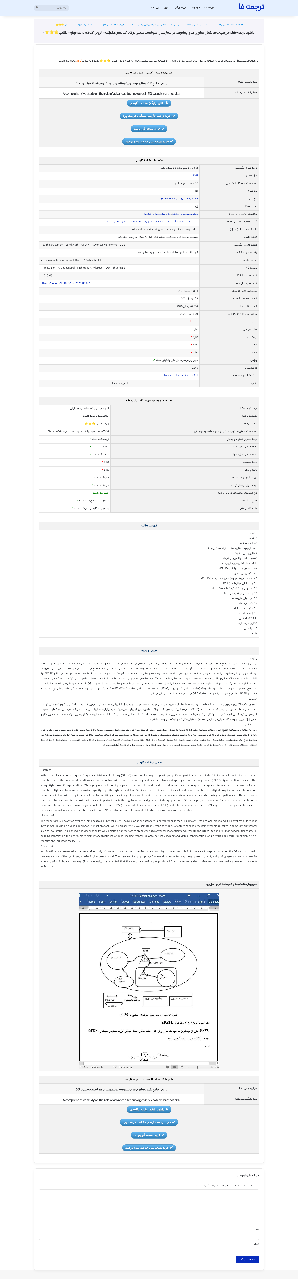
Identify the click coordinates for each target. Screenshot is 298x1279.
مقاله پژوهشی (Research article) (179, 199)
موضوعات (195, 8)
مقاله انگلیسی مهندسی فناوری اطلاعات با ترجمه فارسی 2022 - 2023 (207, 25)
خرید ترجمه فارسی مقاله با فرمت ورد (147, 116)
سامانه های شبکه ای (132, 222)
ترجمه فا (210, 8)
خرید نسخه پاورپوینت (146, 128)
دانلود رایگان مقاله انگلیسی (147, 103)
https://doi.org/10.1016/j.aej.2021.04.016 (65, 283)
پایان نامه (155, 8)
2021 (195, 176)
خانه (239, 25)
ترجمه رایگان (180, 8)
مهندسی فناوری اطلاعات (185, 214)
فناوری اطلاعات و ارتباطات (157, 214)
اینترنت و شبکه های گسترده (183, 222)
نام (257, 1229)
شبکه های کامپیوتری (155, 222)
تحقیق (167, 8)
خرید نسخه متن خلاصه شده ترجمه (147, 141)
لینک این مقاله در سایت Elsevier (180, 376)
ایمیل (256, 1244)
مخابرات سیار (113, 222)
